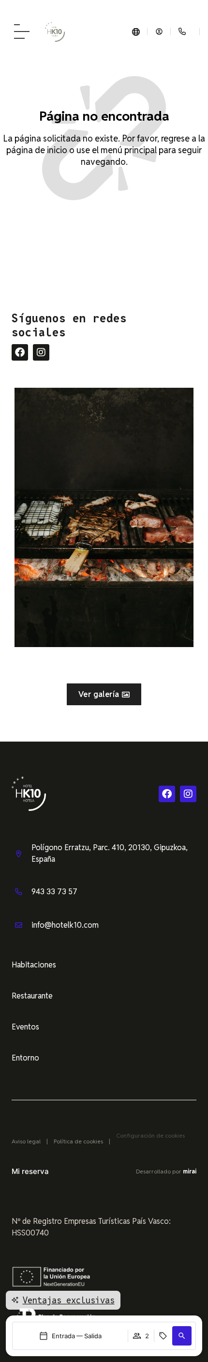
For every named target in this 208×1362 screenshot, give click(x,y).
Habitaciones (34, 965)
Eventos (25, 1027)
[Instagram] (41, 352)
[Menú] (22, 32)
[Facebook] (20, 352)
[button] (182, 1336)
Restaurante (32, 996)
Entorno (25, 1058)
